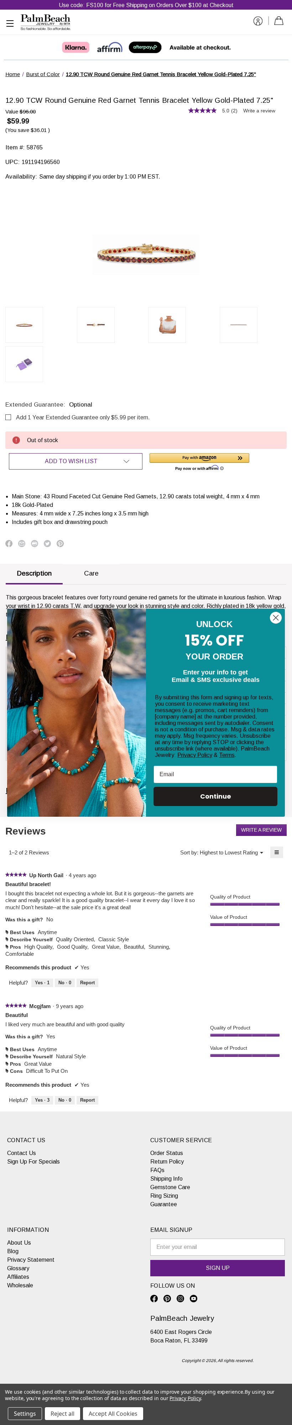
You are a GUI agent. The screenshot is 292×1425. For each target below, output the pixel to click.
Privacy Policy (194, 755)
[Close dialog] (276, 617)
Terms (227, 755)
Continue (215, 796)
